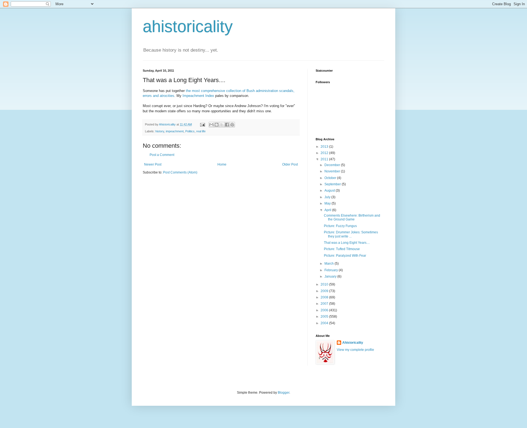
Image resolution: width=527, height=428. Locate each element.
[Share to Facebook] (227, 124)
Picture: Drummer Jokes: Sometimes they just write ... (351, 234)
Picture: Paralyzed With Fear (345, 256)
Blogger (283, 393)
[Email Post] (202, 124)
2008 (325, 297)
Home (221, 164)
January (330, 276)
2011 (325, 159)
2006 (325, 310)
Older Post (290, 164)
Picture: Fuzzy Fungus (340, 226)
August (330, 190)
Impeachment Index (198, 96)
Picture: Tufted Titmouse (342, 249)
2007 (325, 304)
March (329, 263)
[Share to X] (222, 124)
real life (201, 131)
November (332, 171)
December (332, 165)
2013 (325, 147)
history (159, 131)
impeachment (175, 131)
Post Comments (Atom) (180, 172)
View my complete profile (355, 350)
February (331, 270)
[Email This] (211, 124)
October (330, 178)
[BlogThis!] (216, 124)
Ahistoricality (352, 343)
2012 (325, 153)
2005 (325, 316)
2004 (325, 323)
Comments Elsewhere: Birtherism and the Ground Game (352, 217)
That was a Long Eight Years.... (347, 243)
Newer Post (152, 164)
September (333, 184)
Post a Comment (162, 155)
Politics (190, 131)
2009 (325, 291)
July (327, 197)
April (328, 210)
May (328, 203)
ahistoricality (188, 26)
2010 (325, 284)
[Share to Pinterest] (232, 124)
